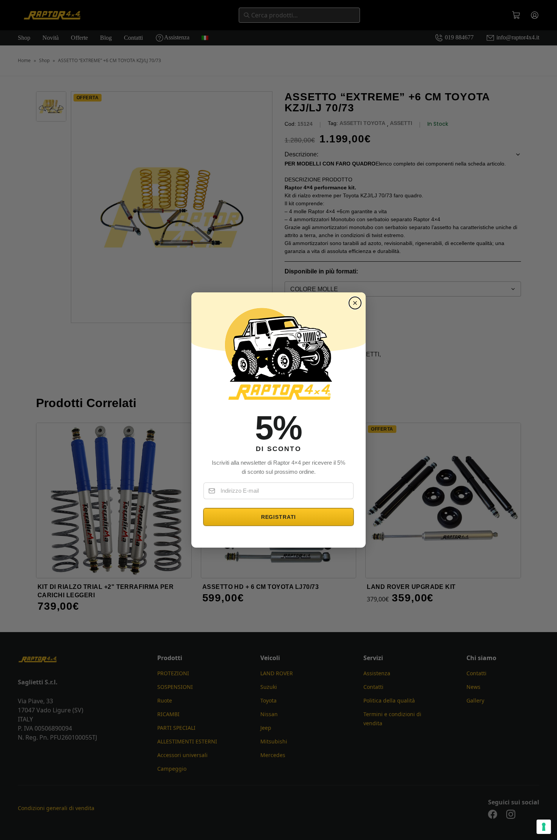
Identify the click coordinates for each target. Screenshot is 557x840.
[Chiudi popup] (355, 303)
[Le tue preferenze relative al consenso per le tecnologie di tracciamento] (544, 827)
